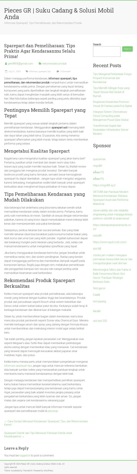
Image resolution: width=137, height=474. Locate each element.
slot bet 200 (100, 320)
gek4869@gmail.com (20, 63)
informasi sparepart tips (18, 365)
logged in (24, 455)
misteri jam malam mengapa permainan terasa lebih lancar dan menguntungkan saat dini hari (112, 259)
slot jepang (99, 301)
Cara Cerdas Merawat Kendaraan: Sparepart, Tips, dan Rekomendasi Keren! (46, 423)
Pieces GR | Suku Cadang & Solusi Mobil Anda (59, 13)
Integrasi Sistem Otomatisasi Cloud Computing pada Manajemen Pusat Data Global (110, 115)
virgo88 (97, 165)
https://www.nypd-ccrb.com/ (110, 242)
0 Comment (65, 71)
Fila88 (96, 294)
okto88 (97, 235)
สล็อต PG (98, 172)
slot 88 (97, 248)
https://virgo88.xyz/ (104, 185)
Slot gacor (99, 288)
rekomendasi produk (54, 63)
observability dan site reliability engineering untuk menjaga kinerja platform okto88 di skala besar (112, 214)
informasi (33, 71)
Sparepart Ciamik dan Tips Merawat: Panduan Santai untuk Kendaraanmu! (38, 434)
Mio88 (96, 311)
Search (97, 44)
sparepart (42, 71)
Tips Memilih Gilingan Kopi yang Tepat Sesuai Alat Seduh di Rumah (111, 92)
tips (49, 71)
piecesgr (53, 411)
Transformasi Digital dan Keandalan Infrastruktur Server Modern (110, 129)
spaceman (99, 159)
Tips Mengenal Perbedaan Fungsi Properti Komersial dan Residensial (112, 78)
